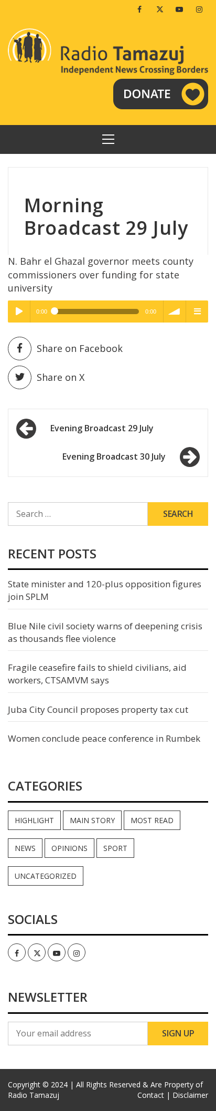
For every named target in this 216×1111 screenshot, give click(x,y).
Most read (152, 820)
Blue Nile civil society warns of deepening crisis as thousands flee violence (105, 632)
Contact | (153, 1095)
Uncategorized (46, 876)
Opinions (69, 848)
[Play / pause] (19, 311)
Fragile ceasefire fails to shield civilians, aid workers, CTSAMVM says (97, 673)
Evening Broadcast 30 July (114, 456)
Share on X (60, 377)
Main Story (92, 820)
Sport (115, 848)
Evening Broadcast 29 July (102, 428)
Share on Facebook (80, 348)
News (25, 848)
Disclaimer (190, 1095)
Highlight (34, 820)
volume (175, 311)
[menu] (197, 311)
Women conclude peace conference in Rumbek (104, 738)
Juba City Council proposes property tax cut (98, 709)
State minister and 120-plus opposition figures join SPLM (104, 590)
